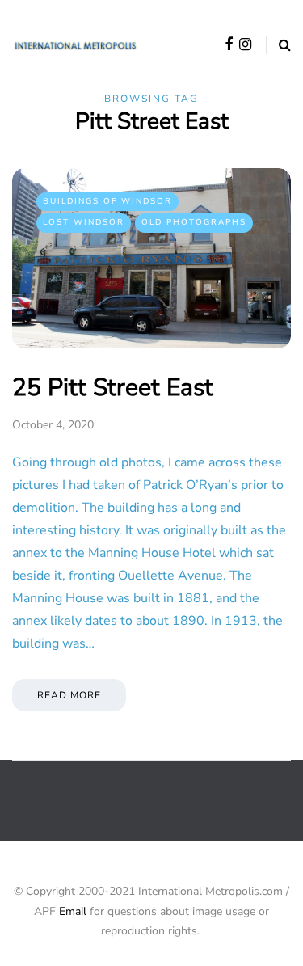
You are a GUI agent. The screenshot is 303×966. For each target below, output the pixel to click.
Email (72, 911)
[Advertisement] (157, 813)
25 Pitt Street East (112, 387)
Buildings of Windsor (107, 201)
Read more (69, 695)
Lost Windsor (83, 222)
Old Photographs (193, 222)
